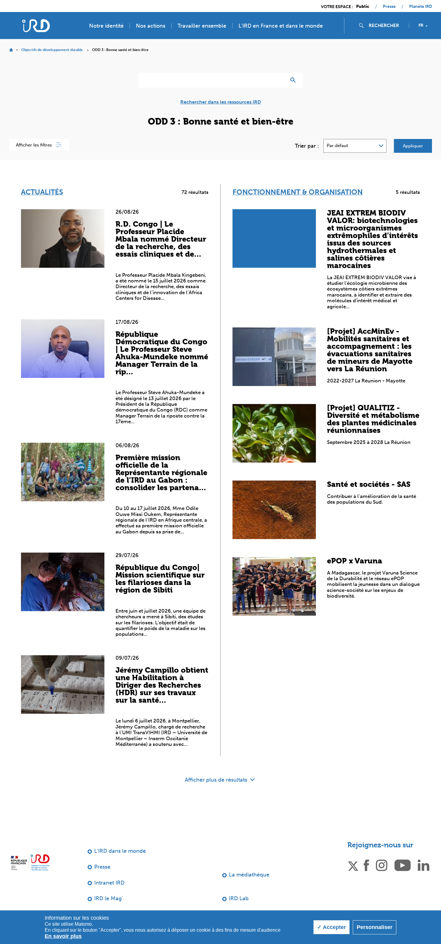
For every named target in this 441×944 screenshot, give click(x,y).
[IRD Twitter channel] (353, 865)
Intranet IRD (109, 882)
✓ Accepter (331, 927)
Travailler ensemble (202, 26)
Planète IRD (420, 7)
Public (362, 7)
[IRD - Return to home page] (36, 25)
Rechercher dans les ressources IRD (220, 102)
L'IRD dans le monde (120, 851)
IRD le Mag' (108, 898)
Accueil (11, 50)
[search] (386, 25)
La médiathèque (249, 874)
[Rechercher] (294, 80)
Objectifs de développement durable (52, 50)
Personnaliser (374, 927)
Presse (389, 7)
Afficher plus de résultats (217, 780)
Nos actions (150, 26)
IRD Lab (239, 898)
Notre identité (106, 26)
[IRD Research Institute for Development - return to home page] (30, 862)
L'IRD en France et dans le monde (280, 26)
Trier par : (307, 146)
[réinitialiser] (279, 80)
